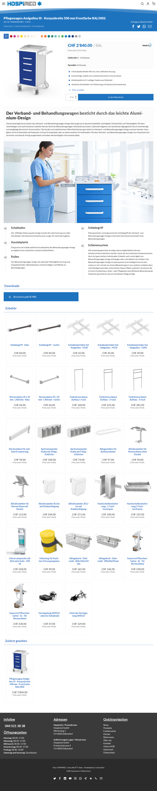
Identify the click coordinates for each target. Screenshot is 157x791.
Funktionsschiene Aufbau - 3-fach (137, 398)
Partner (106, 734)
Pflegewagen (38, 26)
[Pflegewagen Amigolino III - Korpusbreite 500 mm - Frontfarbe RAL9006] (76, 36)
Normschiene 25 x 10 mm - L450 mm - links (20, 398)
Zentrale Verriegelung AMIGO (78, 614)
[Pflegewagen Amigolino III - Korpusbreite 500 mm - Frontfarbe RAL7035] (79, 36)
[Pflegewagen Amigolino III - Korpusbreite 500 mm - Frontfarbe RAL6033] (52, 36)
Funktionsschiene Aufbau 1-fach (78, 398)
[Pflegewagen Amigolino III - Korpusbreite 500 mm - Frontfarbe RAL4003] (14, 36)
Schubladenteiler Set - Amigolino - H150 (108, 346)
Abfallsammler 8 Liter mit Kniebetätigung (49, 505)
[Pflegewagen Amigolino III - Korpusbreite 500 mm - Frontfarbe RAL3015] (18, 36)
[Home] (24, 3)
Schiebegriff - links (19, 345)
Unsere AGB (109, 746)
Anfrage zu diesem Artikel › (142, 22)
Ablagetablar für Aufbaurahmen (108, 450)
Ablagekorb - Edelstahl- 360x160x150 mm (79, 561)
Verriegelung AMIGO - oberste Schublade (49, 614)
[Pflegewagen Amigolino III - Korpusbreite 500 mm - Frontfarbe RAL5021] (49, 36)
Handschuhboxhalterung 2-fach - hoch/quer (137, 506)
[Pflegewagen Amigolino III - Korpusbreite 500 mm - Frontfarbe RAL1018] (21, 36)
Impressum (108, 749)
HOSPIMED (61, 767)
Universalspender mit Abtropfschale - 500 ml (19, 561)
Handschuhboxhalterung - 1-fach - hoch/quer (108, 506)
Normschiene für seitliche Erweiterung (20, 450)
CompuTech (99, 767)
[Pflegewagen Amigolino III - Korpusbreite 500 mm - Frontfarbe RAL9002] (31, 36)
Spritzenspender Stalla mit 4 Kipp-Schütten (49, 452)
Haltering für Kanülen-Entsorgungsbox (49, 559)
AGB (68, 771)
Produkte (8, 26)
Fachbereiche (109, 731)
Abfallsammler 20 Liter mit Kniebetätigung (78, 506)
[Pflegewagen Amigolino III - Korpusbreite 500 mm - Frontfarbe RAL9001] (35, 36)
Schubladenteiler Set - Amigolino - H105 (78, 346)
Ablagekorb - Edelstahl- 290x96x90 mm (108, 559)
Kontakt (107, 743)
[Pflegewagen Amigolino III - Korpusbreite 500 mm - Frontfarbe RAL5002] (73, 36)
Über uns (107, 740)
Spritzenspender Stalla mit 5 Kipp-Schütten (78, 452)
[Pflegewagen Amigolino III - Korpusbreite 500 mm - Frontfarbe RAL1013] (28, 36)
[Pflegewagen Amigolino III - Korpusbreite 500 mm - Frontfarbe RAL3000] (11, 36)
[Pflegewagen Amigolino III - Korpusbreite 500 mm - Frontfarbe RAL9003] (38, 36)
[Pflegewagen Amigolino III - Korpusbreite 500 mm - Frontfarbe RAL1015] (25, 36)
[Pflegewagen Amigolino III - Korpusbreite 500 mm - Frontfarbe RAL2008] (45, 36)
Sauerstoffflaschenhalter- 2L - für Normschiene (137, 561)
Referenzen (108, 737)
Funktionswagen (22, 26)
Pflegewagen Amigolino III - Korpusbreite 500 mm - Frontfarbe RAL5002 (19, 682)
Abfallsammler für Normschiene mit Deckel (20, 506)
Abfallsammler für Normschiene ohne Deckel (137, 452)
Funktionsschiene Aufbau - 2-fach (108, 398)
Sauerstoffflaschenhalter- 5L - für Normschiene (19, 616)
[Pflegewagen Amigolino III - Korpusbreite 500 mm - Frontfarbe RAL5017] (69, 36)
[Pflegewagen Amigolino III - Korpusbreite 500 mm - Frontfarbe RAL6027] (55, 36)
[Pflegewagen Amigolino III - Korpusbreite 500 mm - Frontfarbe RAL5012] (66, 36)
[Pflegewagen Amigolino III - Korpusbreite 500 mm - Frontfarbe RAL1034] (42, 36)
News (106, 725)
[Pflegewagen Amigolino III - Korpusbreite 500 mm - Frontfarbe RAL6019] (59, 36)
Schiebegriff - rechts (49, 345)
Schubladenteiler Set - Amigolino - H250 (137, 346)
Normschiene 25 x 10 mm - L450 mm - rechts (49, 398)
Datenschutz (109, 752)
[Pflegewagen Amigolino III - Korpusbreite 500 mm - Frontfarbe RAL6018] (62, 36)
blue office (72, 767)
